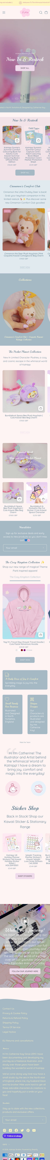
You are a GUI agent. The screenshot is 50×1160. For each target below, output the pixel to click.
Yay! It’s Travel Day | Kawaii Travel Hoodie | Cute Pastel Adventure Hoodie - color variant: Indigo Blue (16, 650)
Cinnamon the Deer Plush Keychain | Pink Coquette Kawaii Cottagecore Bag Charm (24, 255)
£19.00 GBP (23, 259)
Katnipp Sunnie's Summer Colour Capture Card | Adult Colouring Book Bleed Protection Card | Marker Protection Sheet (33, 155)
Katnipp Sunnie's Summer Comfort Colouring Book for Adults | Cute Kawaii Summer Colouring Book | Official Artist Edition (12, 155)
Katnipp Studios (15, 1149)
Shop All (25, 68)
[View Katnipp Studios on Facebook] (16, 1130)
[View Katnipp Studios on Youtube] (34, 1130)
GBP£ (5, 1144)
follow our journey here (25, 971)
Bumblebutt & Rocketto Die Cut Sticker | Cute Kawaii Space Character (37, 509)
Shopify (35, 1149)
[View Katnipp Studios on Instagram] (4, 1130)
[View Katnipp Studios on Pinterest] (28, 1130)
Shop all (25, 172)
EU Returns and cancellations (18, 1040)
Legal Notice (9, 1031)
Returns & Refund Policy (15, 1017)
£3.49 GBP (33, 165)
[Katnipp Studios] (25, 12)
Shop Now (25, 267)
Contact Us (8, 1008)
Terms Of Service (11, 1027)
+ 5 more (29, 650)
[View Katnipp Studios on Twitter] (22, 1130)
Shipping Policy (10, 1022)
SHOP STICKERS (25, 876)
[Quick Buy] (40, 635)
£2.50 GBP (37, 515)
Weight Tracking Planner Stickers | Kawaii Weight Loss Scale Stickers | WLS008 (33, 859)
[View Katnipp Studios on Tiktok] (10, 1130)
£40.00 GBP (23, 647)
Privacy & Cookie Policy (15, 1013)
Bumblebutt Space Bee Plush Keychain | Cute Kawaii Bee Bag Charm (24, 417)
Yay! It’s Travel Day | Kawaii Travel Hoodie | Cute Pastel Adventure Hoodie (23, 643)
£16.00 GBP (12, 165)
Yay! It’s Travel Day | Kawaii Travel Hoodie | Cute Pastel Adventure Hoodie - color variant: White (19, 650)
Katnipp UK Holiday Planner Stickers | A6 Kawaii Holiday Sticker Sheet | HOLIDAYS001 (12, 860)
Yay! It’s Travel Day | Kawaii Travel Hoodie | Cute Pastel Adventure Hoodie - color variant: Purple (25, 650)
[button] (40, 12)
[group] (25, 3)
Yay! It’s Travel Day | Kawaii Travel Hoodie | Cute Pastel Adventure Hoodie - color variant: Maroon (22, 650)
